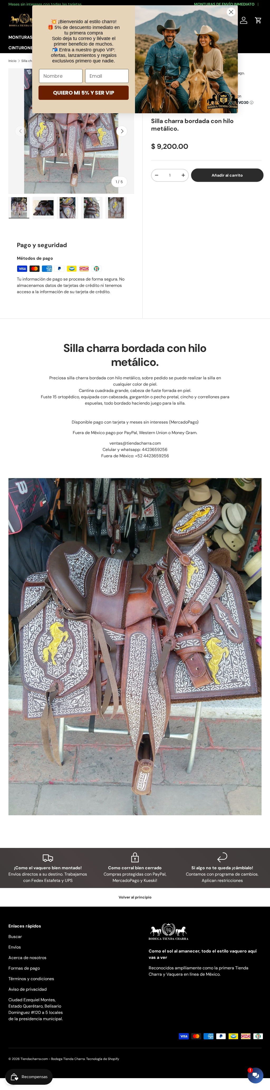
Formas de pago (24, 968)
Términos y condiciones (31, 978)
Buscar (15, 936)
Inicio (12, 61)
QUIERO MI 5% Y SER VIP (83, 92)
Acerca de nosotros (27, 957)
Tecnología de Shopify (102, 1059)
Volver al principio (135, 897)
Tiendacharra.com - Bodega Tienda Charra (53, 1059)
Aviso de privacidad (27, 989)
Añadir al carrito (227, 175)
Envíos (14, 947)
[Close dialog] (231, 12)
